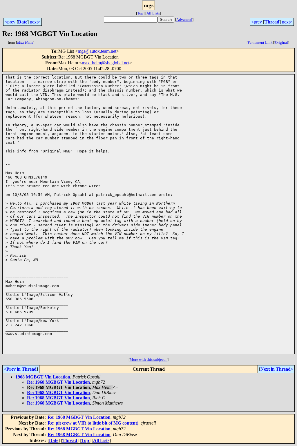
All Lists (153, 13)
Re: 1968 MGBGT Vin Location (58, 382)
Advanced (184, 19)
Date (22, 21)
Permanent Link (260, 42)
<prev (10, 21)
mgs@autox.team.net (97, 51)
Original (281, 42)
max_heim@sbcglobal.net (105, 62)
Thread (272, 21)
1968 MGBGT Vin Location (42, 376)
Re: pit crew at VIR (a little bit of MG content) (93, 422)
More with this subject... (148, 359)
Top (140, 13)
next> (35, 21)
